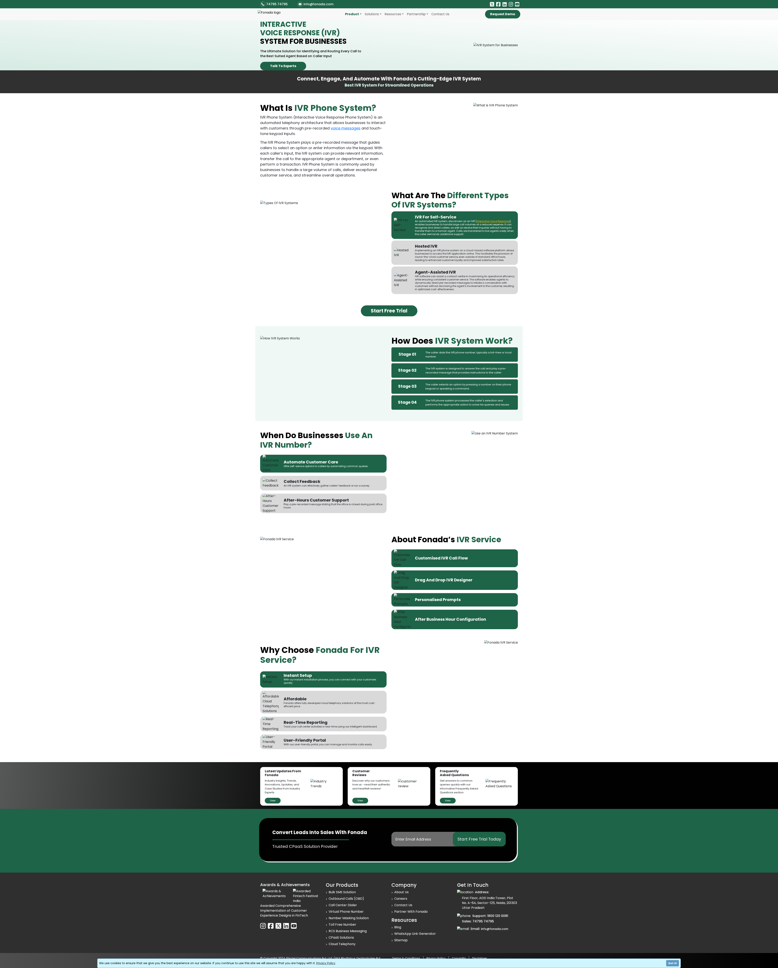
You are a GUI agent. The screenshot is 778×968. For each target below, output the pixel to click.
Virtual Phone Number (346, 911)
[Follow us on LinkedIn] (504, 4)
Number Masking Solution (349, 918)
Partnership (416, 14)
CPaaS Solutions (341, 937)
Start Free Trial (389, 310)
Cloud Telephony (342, 944)
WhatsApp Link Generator (415, 933)
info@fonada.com (318, 4)
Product (352, 14)
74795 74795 (277, 4)
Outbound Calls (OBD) (346, 898)
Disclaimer (479, 958)
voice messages (345, 128)
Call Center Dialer (343, 905)
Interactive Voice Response (493, 221)
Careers (400, 898)
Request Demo (502, 14)
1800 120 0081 (497, 915)
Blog (397, 927)
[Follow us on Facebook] (498, 4)
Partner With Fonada (410, 911)
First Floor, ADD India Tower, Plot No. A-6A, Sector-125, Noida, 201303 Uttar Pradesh (489, 903)
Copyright (459, 958)
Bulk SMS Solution (342, 892)
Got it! (672, 963)
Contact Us (440, 14)
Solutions (372, 14)
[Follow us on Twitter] (492, 4)
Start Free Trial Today (479, 839)
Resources (393, 14)
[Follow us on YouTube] (517, 4)
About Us (401, 892)
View (273, 800)
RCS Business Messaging (348, 931)
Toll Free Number (342, 924)
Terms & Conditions (406, 958)
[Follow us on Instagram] (511, 4)
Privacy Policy (325, 963)
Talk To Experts (283, 66)
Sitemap (401, 940)
